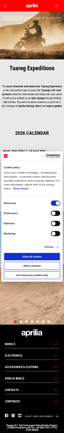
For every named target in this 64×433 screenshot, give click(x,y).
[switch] (55, 213)
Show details (21, 188)
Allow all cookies (32, 256)
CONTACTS (12, 390)
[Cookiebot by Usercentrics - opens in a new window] (46, 156)
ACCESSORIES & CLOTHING (21, 367)
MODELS (10, 344)
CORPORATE (12, 401)
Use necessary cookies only (32, 275)
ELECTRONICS (13, 355)
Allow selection (32, 265)
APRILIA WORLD (14, 378)
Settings (49, 246)
